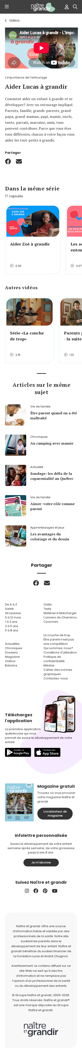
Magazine (12, 657)
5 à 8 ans (11, 630)
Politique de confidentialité (54, 659)
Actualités (12, 644)
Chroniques (13, 648)
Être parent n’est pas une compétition (59, 641)
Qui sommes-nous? (58, 648)
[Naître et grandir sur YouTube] (54, 890)
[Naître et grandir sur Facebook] (35, 890)
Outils (48, 604)
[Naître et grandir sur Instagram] (27, 890)
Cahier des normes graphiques (58, 672)
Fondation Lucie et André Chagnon (42, 956)
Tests (47, 609)
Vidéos (14, 20)
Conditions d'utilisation (60, 652)
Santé (9, 609)
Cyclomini (51, 622)
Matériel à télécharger (60, 613)
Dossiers (11, 652)
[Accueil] (41, 7)
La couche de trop (57, 635)
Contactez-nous (56, 678)
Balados (11, 665)
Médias (49, 665)
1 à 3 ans (11, 622)
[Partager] (8, 161)
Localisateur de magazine (55, 813)
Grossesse (13, 613)
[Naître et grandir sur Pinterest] (45, 890)
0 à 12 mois (13, 617)
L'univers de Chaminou (60, 617)
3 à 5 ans (11, 626)
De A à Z (11, 604)
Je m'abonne (41, 862)
